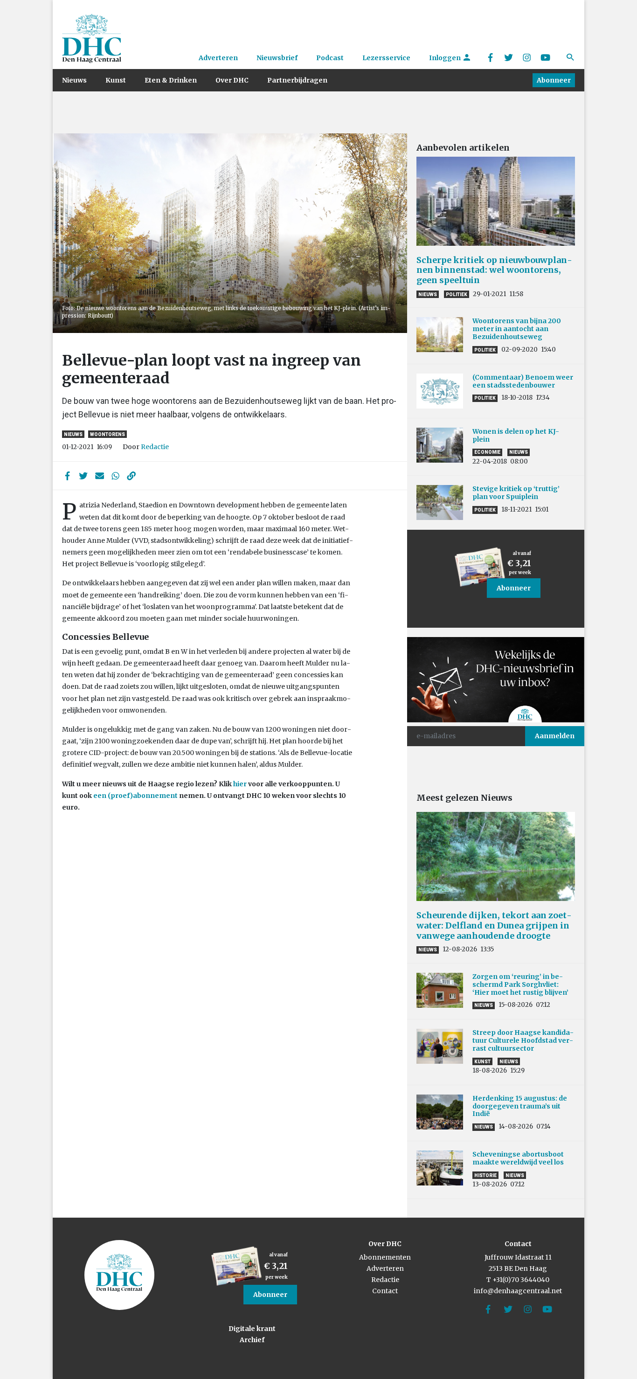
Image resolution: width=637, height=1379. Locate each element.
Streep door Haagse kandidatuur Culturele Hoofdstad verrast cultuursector (523, 1040)
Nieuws (74, 80)
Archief (252, 1340)
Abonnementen (385, 1257)
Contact (385, 1291)
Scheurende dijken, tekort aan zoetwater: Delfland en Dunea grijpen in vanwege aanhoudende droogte (494, 925)
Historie (485, 1175)
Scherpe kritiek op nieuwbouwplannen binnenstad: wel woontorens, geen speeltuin (494, 270)
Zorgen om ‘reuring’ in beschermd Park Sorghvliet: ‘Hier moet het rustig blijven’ (520, 984)
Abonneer (554, 80)
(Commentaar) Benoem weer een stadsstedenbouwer (522, 381)
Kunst (115, 80)
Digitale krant (252, 1328)
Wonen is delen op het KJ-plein (515, 435)
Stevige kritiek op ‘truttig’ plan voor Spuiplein (516, 493)
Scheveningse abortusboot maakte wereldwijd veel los (518, 1158)
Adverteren (218, 58)
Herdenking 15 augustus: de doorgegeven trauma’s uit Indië (519, 1106)
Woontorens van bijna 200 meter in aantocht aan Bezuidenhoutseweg (516, 329)
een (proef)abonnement (135, 795)
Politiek (456, 294)
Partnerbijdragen (297, 80)
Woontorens (107, 434)
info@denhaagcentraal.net (518, 1291)
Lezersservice (386, 58)
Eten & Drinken (171, 80)
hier (240, 784)
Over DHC (232, 80)
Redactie (155, 447)
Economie (487, 452)
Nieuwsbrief (277, 58)
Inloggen (445, 58)
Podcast (330, 58)
